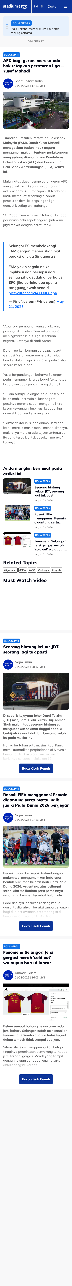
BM (36, 6)
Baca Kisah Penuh (36, 768)
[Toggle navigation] (65, 6)
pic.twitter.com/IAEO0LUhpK (33, 293)
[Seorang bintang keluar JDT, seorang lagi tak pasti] (17, 486)
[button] (7, 24)
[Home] (15, 6)
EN (42, 6)
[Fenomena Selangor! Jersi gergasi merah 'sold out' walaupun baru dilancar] (17, 540)
